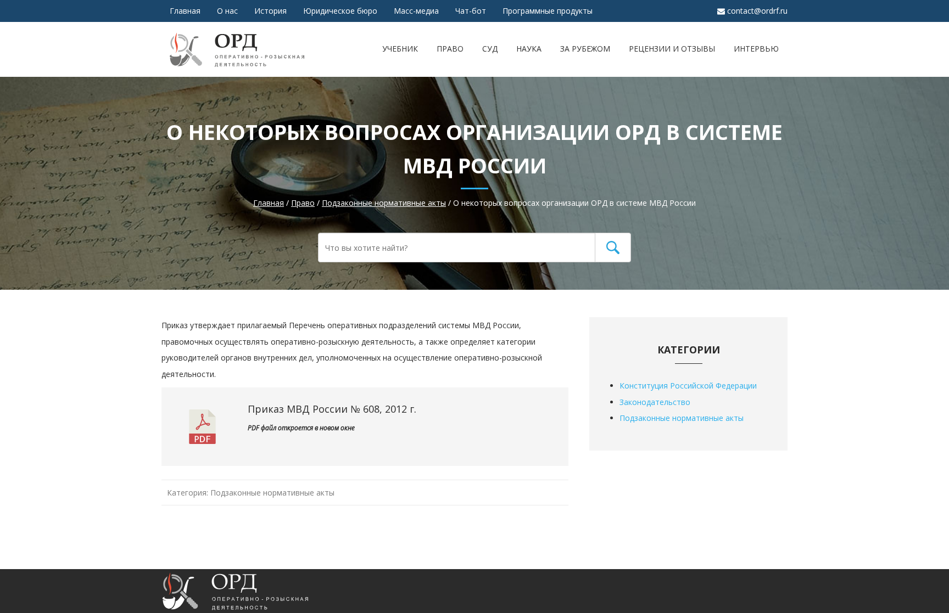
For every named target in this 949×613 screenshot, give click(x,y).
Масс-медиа (416, 10)
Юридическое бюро (340, 10)
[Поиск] (613, 247)
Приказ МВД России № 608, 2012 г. (332, 408)
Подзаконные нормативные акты (272, 492)
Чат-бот (470, 10)
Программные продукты (548, 10)
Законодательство (654, 402)
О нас (227, 10)
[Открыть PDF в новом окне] (202, 435)
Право (450, 48)
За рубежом (585, 48)
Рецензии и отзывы (672, 48)
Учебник (400, 48)
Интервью (756, 48)
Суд (490, 48)
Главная (185, 10)
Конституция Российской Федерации (688, 385)
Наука (529, 48)
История (270, 10)
